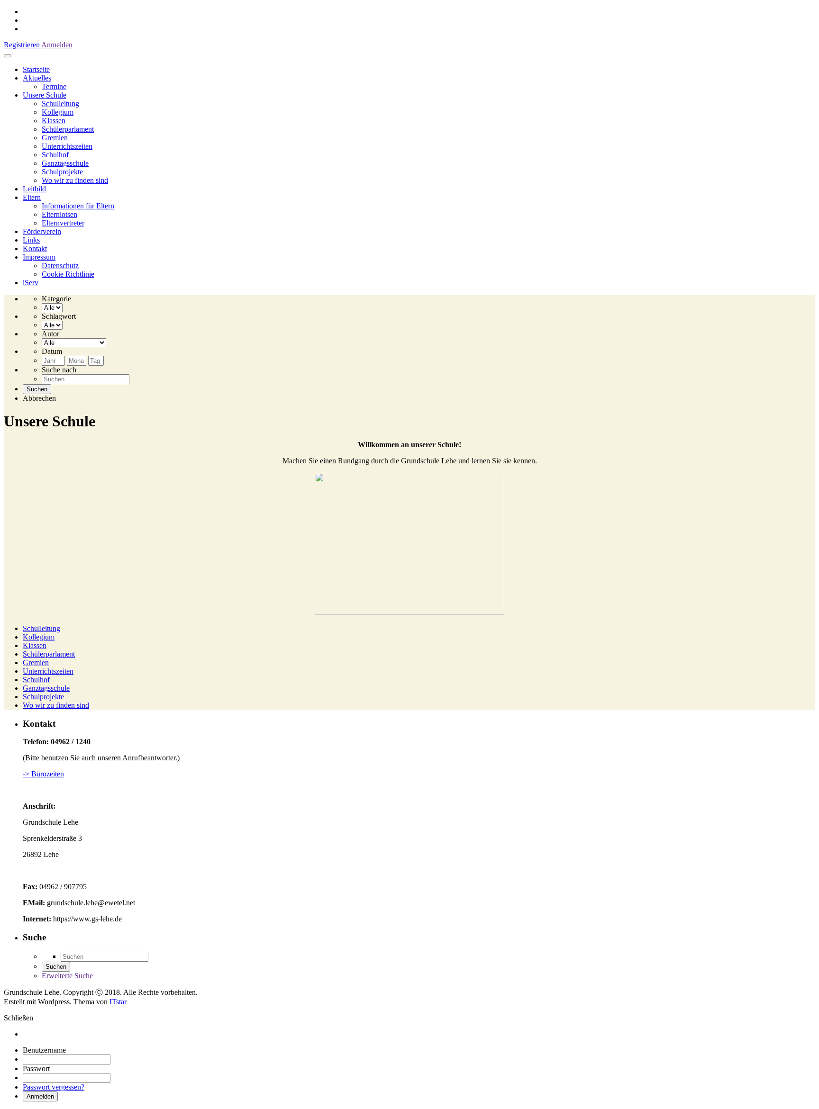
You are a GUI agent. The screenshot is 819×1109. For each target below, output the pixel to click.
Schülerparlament (68, 129)
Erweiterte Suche (67, 976)
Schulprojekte (62, 172)
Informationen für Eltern (78, 206)
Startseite (36, 69)
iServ (30, 283)
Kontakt (35, 248)
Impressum (39, 257)
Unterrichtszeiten (67, 146)
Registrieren (22, 45)
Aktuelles (37, 78)
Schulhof (55, 155)
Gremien (55, 138)
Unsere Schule (44, 95)
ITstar (118, 1002)
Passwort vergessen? (53, 1087)
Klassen (53, 121)
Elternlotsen (59, 214)
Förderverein (42, 231)
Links (31, 240)
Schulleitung (60, 103)
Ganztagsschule (65, 163)
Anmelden (57, 45)
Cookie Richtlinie (68, 274)
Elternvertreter (63, 223)
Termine (54, 86)
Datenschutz (60, 265)
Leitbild (34, 189)
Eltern (32, 197)
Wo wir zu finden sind (75, 180)
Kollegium (57, 112)
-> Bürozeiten (43, 774)
